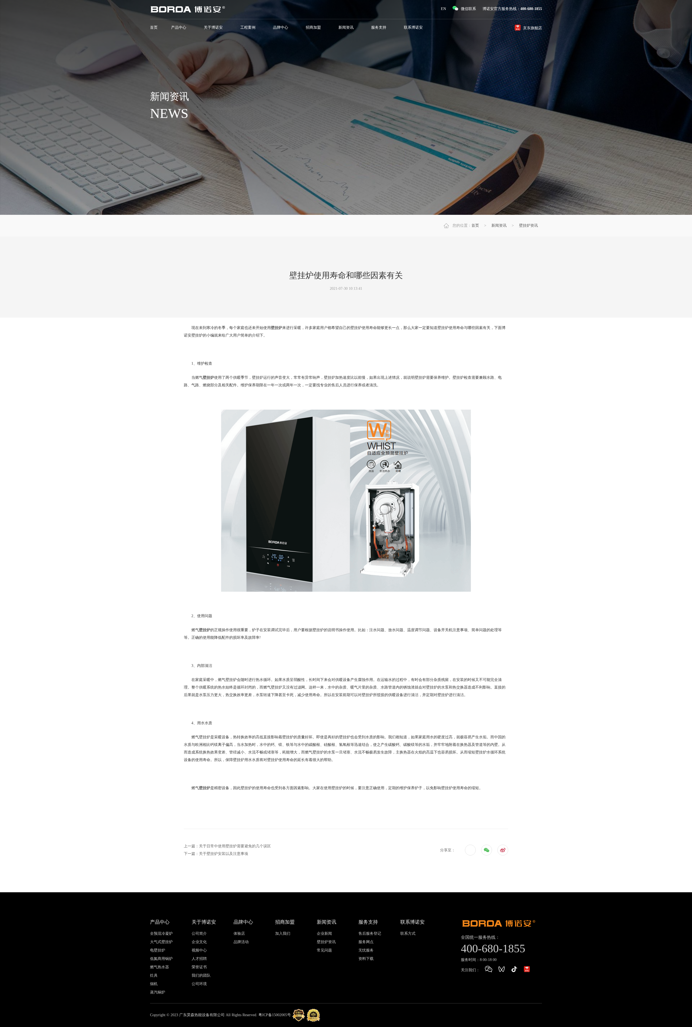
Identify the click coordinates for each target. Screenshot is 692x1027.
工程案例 (248, 27)
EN (443, 9)
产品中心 (179, 27)
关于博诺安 (214, 27)
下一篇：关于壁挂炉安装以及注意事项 (216, 854)
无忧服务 (366, 950)
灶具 (154, 975)
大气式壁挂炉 (161, 942)
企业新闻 (324, 933)
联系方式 (407, 933)
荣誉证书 (199, 967)
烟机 (154, 984)
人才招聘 (199, 959)
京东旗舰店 (532, 28)
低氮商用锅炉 (161, 959)
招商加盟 (314, 27)
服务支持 (379, 27)
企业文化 (199, 942)
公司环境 (199, 984)
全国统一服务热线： (480, 937)
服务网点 (366, 942)
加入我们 (282, 933)
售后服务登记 (369, 933)
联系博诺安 (414, 27)
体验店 (239, 933)
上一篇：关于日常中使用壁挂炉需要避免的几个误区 (227, 846)
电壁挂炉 (157, 950)
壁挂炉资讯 (528, 225)
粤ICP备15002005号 (274, 1015)
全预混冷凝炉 (161, 933)
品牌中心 (281, 27)
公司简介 (199, 933)
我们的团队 (201, 975)
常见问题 (324, 950)
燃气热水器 (159, 967)
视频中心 (199, 950)
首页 (154, 27)
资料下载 (366, 959)
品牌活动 (241, 942)
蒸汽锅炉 (157, 992)
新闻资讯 (346, 27)
